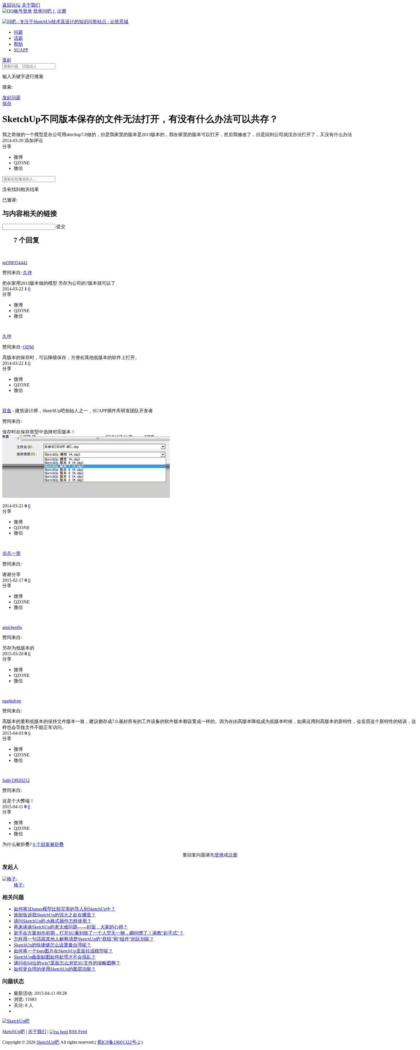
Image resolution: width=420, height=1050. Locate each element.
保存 (6, 103)
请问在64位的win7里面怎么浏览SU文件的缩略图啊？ (67, 963)
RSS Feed (77, 1031)
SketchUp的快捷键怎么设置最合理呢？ (52, 945)
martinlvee (11, 700)
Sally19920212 (16, 780)
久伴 (27, 272)
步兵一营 (11, 553)
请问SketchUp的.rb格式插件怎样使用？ (52, 920)
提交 (60, 226)
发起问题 (11, 97)
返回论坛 (11, 5)
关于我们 (31, 5)
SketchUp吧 (13, 1031)
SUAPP (21, 49)
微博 (18, 157)
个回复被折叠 (48, 844)
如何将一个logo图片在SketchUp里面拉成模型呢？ (63, 951)
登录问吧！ (44, 11)
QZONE (22, 162)
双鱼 (6, 410)
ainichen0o (12, 627)
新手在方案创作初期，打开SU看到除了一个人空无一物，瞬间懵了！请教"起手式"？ (99, 933)
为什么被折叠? (17, 844)
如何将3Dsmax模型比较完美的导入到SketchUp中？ (64, 908)
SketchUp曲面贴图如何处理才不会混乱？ (55, 957)
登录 (219, 854)
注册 (61, 11)
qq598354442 (14, 262)
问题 (18, 32)
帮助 (18, 44)
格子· (19, 884)
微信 (18, 168)
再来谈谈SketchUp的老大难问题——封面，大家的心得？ (71, 927)
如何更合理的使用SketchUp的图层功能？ (55, 969)
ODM (28, 346)
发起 (6, 59)
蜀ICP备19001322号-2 (118, 1042)
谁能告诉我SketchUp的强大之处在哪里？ (55, 914)
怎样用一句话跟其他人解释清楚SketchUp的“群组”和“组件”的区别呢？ (84, 939)
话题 (18, 38)
